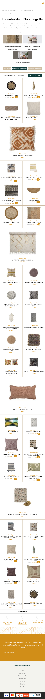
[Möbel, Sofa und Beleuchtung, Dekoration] (22, 4)
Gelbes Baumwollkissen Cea (11, 282)
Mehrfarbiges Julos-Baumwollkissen (11, 372)
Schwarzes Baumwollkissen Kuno (34, 305)
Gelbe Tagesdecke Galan (34, 177)
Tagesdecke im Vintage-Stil (22, 27)
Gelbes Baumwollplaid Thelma (34, 95)
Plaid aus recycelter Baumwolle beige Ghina (11, 604)
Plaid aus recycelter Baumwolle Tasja (11, 178)
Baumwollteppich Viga (33, 431)
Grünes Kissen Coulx (11, 432)
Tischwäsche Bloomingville (35, 68)
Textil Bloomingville (26, 10)
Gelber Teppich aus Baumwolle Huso (23, 260)
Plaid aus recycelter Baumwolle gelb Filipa (22, 514)
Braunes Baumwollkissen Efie (22, 409)
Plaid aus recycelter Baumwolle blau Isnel (33, 560)
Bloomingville (13, 10)
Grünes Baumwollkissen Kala (33, 604)
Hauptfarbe (21, 75)
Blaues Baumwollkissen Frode (34, 372)
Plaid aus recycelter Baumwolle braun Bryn (33, 537)
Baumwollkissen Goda (33, 118)
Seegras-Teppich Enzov (33, 222)
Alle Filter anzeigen (35, 75)
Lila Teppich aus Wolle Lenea (33, 282)
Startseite (4, 10)
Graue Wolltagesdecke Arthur (34, 327)
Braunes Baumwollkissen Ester (23, 155)
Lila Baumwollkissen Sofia (11, 454)
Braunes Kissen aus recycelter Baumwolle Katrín (11, 118)
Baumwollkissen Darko (33, 349)
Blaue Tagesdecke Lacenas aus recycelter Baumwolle (11, 537)
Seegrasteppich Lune (11, 95)
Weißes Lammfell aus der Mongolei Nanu (11, 328)
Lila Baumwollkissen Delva (11, 581)
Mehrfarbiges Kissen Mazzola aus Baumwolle (33, 477)
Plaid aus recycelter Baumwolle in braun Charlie (33, 455)
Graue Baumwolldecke (11, 477)
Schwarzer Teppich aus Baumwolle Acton (11, 305)
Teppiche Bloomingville (23, 62)
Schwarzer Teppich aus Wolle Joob (11, 201)
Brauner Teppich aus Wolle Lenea (11, 350)
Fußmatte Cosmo (34, 200)
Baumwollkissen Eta (33, 581)
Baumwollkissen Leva (11, 559)
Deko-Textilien (7, 68)
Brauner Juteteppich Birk (11, 222)
